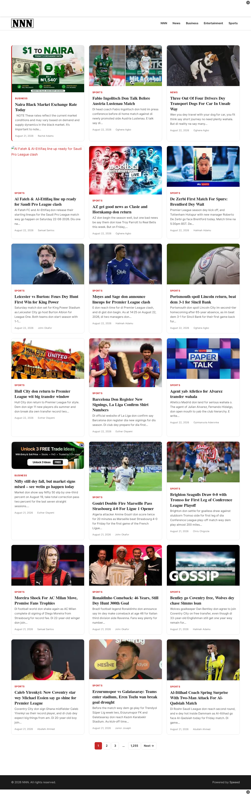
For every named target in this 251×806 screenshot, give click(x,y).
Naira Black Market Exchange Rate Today (46, 107)
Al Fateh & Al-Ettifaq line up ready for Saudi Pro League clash (45, 201)
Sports (97, 92)
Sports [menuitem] (233, 23)
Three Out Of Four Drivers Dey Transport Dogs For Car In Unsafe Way (200, 103)
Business (21, 98)
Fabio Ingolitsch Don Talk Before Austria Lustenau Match (121, 100)
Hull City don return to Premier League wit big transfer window (42, 393)
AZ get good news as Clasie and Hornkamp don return (119, 209)
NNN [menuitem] (164, 23)
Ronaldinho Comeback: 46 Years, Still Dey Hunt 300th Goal (125, 600)
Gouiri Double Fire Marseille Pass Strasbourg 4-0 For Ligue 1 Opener (123, 506)
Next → (149, 745)
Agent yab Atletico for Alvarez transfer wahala (196, 393)
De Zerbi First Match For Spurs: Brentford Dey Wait (198, 201)
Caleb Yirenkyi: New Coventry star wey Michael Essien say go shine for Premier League (45, 697)
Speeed (235, 782)
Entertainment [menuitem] (213, 23)
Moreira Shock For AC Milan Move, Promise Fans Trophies (46, 600)
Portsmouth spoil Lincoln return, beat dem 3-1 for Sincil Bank (203, 299)
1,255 (134, 745)
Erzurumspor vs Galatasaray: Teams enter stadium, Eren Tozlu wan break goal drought (124, 696)
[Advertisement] (125, 8)
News (174, 92)
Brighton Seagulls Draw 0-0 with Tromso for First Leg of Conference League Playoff (201, 499)
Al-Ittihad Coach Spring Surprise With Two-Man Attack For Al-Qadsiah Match (199, 697)
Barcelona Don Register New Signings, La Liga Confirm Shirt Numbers (120, 404)
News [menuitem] (176, 23)
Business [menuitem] (192, 23)
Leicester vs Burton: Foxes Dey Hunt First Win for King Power (46, 299)
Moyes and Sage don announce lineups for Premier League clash (121, 299)
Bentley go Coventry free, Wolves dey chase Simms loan (202, 600)
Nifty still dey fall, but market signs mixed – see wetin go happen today (45, 484)
